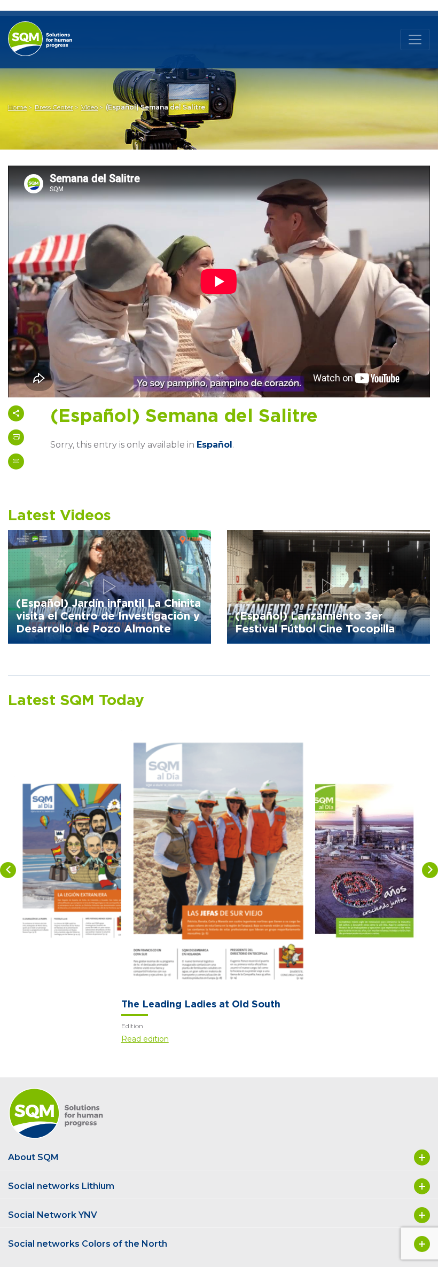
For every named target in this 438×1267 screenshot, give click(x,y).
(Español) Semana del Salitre (155, 107)
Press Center (54, 107)
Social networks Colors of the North (87, 1244)
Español (214, 445)
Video (89, 107)
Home (17, 107)
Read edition (145, 1039)
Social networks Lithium (61, 1186)
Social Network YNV (52, 1215)
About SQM (33, 1157)
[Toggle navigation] (415, 39)
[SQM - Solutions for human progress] (53, 30)
